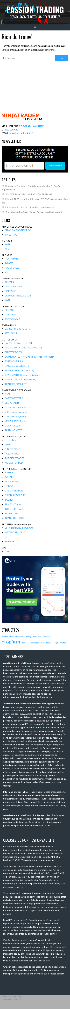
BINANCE (10, 282)
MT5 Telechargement (16, 416)
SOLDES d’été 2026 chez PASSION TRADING (28, 194)
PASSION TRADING (35, 9)
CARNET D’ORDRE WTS (17, 328)
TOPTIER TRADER (14, 458)
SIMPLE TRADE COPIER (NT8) (20, 379)
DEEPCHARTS (12, 402)
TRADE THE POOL (14, 518)
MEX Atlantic (11, 258)
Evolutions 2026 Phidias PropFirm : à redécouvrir (29, 207)
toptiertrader (60, 643)
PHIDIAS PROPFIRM (15, 495)
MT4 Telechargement (16, 412)
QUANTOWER (12, 425)
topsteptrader (48, 643)
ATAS (7, 393)
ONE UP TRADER (14, 490)
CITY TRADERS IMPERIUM (19, 527)
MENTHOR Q (12, 314)
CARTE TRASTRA (14, 286)
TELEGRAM (25, 126)
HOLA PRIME (11, 453)
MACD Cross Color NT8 (17, 365)
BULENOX (10, 477)
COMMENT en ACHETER (18, 295)
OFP (7, 536)
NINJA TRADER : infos (16, 421)
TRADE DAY (11, 513)
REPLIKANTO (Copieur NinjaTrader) (23, 375)
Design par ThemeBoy (11, 999)
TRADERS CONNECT (16, 384)
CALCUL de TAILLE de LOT (18, 343)
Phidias (50, 636)
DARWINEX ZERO (14, 398)
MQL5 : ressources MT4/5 (18, 407)
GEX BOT (9, 310)
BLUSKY (9, 472)
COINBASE (10, 291)
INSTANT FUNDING (15, 532)
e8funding (26, 636)
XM (6, 272)
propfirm (11, 641)
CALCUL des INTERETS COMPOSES (23, 347)
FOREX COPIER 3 (14, 361)
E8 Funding (10, 440)
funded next (36, 636)
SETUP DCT (11, 333)
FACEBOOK (11, 129)
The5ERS (9, 541)
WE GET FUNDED (14, 462)
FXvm (7, 551)
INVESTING (11, 234)
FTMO (8, 444)
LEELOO (9, 486)
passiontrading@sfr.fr (22, 133)
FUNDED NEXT (12, 449)
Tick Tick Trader (13, 504)
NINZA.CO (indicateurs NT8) (19, 370)
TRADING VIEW (13, 430)
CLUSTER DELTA (13, 352)
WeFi (7, 244)
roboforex (24, 643)
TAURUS (9, 499)
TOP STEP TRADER (15, 508)
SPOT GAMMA (12, 319)
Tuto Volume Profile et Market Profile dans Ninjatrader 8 (34, 212)
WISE (7, 248)
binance (5, 636)
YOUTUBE (38, 126)
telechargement (35, 643)
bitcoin (11, 636)
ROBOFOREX (12, 267)
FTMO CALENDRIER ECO (18, 230)
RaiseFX (9, 263)
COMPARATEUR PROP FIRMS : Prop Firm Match (29, 356)
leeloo (44, 636)
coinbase (18, 636)
